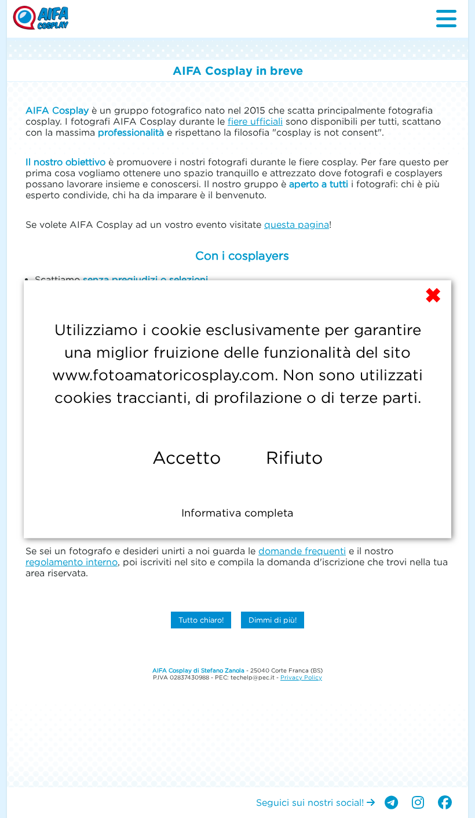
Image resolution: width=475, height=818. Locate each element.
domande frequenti (302, 551)
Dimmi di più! (273, 620)
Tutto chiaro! (201, 620)
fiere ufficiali (255, 121)
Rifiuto (294, 457)
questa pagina (296, 224)
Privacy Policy (301, 677)
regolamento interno (71, 562)
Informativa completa (237, 513)
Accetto (186, 457)
